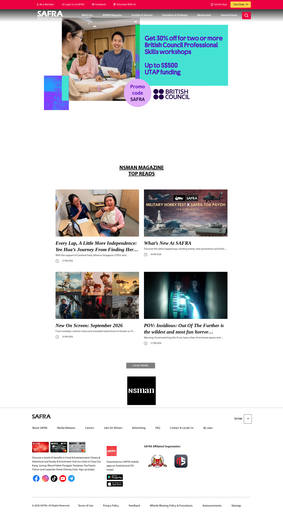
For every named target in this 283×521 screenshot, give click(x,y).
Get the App (220, 4)
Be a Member (47, 4)
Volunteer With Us (126, 4)
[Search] (246, 15)
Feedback (100, 4)
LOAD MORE (141, 365)
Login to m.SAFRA (74, 4)
